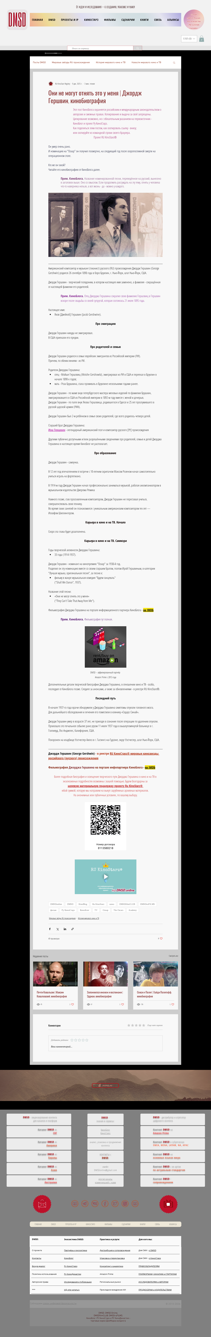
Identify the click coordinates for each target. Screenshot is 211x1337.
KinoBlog (83, 904)
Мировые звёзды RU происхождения (71, 62)
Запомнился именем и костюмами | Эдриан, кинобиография (105, 994)
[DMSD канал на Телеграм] (84, 1203)
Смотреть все (173, 955)
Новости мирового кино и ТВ (146, 62)
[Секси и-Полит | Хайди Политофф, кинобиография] (155, 974)
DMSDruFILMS (147, 904)
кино (112, 904)
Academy (133, 910)
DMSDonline (56, 904)
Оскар (105, 910)
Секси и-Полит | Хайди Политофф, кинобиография (154, 994)
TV (96, 910)
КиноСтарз (106, 1133)
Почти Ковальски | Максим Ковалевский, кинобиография (52, 994)
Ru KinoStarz (98, 904)
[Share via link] (72, 929)
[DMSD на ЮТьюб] (74, 1203)
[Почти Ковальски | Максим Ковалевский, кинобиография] (55, 974)
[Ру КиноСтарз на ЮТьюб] (135, 1203)
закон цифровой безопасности (59, 1303)
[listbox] (189, 38)
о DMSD (152, 1250)
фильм (53, 910)
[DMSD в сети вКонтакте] (94, 1203)
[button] (70, 19)
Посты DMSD (39, 62)
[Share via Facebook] (49, 929)
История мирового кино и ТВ (110, 62)
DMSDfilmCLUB (127, 904)
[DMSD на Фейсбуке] (104, 1203)
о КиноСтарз (155, 1258)
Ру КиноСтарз (68, 910)
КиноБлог (84, 910)
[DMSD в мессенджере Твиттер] (115, 1203)
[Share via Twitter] (57, 929)
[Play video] (105, 876)
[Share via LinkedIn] (64, 929)
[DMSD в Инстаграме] (125, 1203)
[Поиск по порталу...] (137, 48)
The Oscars (118, 910)
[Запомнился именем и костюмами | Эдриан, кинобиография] (105, 974)
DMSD (70, 904)
